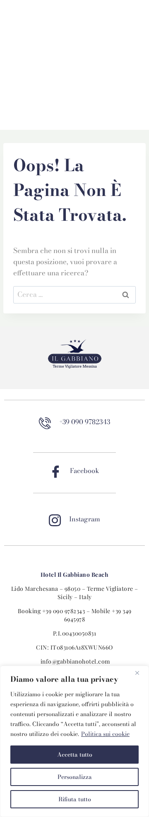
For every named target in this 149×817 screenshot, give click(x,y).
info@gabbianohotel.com (75, 661)
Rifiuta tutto (74, 799)
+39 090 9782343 (63, 611)
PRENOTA (27, 21)
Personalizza (75, 776)
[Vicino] (140, 673)
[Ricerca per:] (74, 294)
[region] (74, 741)
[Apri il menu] (74, 120)
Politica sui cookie (105, 733)
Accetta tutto (74, 754)
